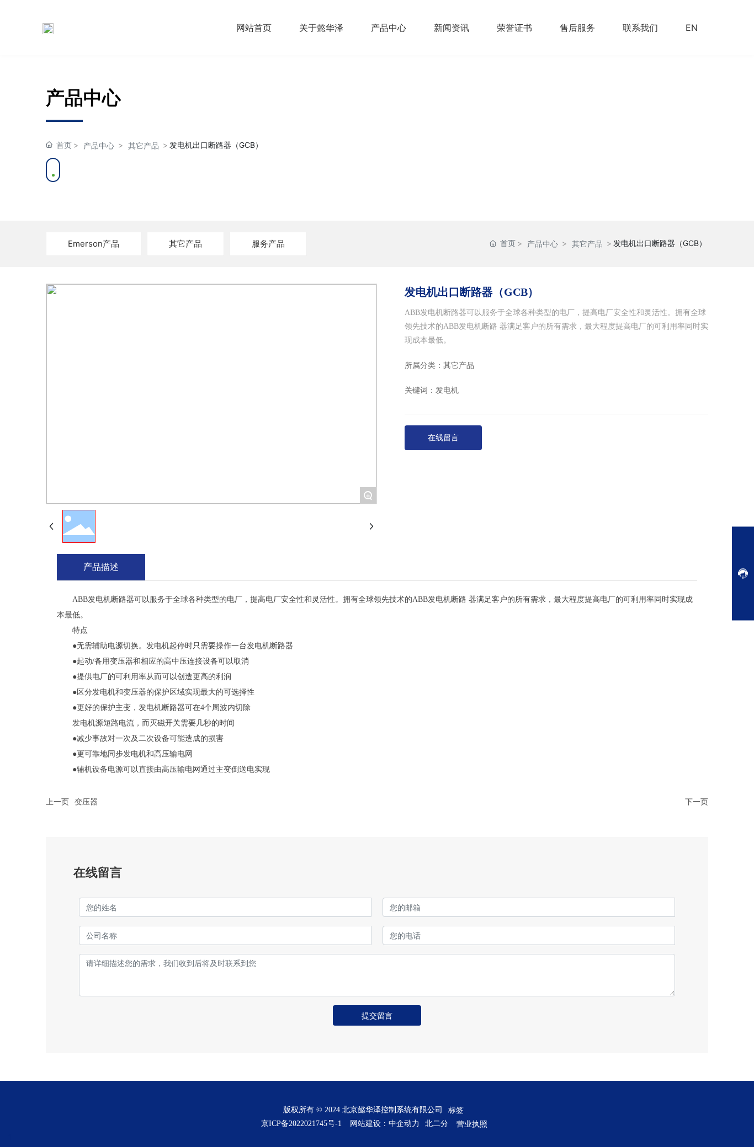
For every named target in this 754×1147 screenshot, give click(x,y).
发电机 (447, 390)
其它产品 (143, 145)
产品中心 (98, 145)
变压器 (86, 801)
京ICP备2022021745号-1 (301, 1123)
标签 (456, 1109)
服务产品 (268, 243)
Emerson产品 (93, 243)
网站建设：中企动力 (385, 1123)
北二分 (436, 1123)
